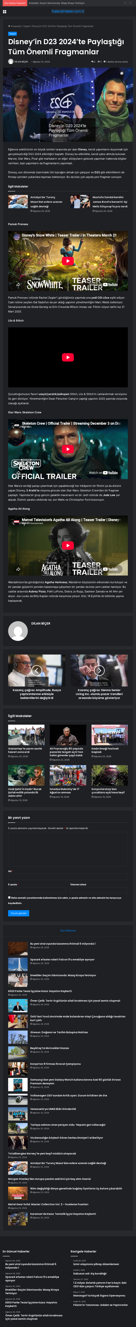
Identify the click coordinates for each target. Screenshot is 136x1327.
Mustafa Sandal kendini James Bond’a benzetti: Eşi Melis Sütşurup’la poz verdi (110, 201)
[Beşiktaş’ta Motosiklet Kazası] (18, 1053)
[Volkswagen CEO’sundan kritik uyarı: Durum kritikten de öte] (18, 1099)
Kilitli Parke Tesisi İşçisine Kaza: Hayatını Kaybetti (40, 991)
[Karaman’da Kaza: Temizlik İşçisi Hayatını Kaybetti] (18, 1218)
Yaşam (26, 26)
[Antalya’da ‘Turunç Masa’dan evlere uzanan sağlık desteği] (18, 201)
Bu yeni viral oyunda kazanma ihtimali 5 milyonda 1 (62, 943)
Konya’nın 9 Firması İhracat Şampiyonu (55, 1064)
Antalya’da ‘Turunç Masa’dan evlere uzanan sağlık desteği (46, 201)
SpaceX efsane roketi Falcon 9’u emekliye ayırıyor (62, 959)
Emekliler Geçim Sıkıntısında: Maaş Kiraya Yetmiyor (63, 975)
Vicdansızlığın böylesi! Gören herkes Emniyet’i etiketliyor (66, 1138)
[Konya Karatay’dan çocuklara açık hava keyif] (110, 775)
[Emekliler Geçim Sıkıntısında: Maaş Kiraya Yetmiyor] (18, 980)
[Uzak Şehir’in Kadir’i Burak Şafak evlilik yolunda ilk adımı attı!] (26, 775)
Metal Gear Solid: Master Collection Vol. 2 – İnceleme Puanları (48, 1204)
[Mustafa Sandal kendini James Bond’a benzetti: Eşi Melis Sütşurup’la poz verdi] (80, 201)
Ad (10, 871)
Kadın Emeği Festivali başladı (105, 750)
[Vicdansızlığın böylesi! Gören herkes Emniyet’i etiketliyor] (18, 1142)
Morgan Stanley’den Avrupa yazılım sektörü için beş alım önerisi (49, 1179)
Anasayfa (15, 26)
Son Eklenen (68, 930)
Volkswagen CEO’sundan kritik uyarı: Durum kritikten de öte (68, 1095)
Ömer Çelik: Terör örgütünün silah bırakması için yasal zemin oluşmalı (75, 1000)
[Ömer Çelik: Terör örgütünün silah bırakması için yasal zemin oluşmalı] (18, 1005)
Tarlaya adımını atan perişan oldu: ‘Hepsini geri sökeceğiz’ (68, 1125)
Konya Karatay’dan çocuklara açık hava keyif (108, 790)
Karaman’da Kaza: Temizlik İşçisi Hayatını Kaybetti (63, 1214)
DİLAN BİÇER (21, 61)
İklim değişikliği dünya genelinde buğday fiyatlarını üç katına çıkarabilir (76, 1188)
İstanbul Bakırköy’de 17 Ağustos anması (64, 790)
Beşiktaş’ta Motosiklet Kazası (49, 1048)
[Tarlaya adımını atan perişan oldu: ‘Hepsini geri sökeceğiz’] (18, 1128)
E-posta (13, 884)
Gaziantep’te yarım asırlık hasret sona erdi (25, 750)
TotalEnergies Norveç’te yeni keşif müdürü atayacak (42, 1153)
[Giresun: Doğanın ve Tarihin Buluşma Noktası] (18, 1037)
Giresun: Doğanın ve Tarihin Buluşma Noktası (59, 1032)
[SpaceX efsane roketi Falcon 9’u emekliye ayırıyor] (18, 964)
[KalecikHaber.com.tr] (68, 11)
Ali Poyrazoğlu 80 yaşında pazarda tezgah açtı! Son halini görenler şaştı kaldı (66, 752)
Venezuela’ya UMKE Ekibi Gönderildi (53, 1109)
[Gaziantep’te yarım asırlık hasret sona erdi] (26, 735)
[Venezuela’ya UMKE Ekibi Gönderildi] (18, 1114)
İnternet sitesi (78, 884)
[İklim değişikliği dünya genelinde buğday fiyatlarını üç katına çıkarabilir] (18, 1193)
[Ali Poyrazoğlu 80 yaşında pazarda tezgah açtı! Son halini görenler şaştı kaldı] (68, 735)
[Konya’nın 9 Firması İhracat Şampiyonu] (18, 1068)
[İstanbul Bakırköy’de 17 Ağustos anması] (68, 775)
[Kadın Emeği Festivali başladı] (110, 735)
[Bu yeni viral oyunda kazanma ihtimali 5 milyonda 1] (18, 948)
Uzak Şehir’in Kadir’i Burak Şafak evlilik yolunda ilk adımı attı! (24, 792)
